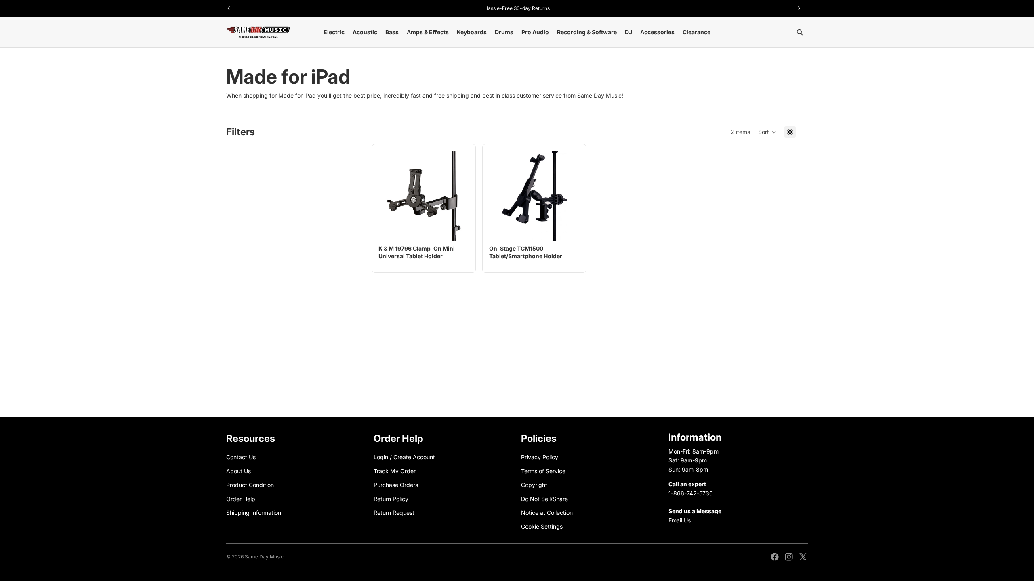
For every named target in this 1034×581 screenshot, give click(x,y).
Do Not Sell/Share (544, 498)
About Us (238, 471)
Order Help (240, 498)
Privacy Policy (539, 457)
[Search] (800, 32)
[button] (767, 132)
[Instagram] (789, 557)
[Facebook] (775, 557)
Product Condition (250, 484)
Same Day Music (264, 557)
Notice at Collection (547, 512)
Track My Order (395, 471)
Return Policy (391, 498)
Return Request (394, 512)
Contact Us (241, 457)
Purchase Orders (396, 484)
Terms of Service (543, 471)
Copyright (534, 484)
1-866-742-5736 (690, 493)
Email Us (679, 520)
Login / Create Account (404, 457)
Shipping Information (253, 512)
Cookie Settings (542, 526)
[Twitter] (803, 557)
